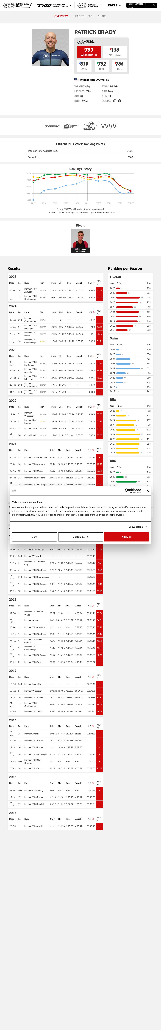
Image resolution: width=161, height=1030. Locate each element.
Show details (135, 527)
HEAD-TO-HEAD (82, 15)
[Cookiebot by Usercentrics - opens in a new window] (127, 490)
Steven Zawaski (81, 250)
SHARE (102, 15)
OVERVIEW (61, 15)
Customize (79, 536)
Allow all (126, 536)
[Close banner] (148, 491)
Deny (34, 536)
